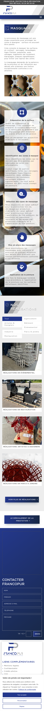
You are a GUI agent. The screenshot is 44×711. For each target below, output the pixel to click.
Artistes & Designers (9, 324)
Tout (6, 319)
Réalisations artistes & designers (21, 447)
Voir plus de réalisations (22, 499)
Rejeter (22, 706)
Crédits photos (10, 671)
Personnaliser (22, 700)
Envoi (37, 634)
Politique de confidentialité (27, 689)
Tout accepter (22, 695)
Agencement (30, 319)
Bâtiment (28, 323)
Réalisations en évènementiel (19, 373)
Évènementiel (30, 327)
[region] (22, 692)
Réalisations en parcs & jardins (20, 483)
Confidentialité (10, 668)
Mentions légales (11, 666)
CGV (6, 674)
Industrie (8, 332)
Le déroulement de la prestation (22, 519)
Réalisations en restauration (19, 410)
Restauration (10, 336)
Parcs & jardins (31, 332)
